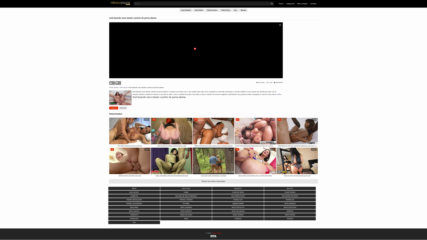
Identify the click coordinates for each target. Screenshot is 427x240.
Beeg (134, 188)
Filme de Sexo (238, 192)
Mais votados (302, 4)
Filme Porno (290, 192)
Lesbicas (134, 196)
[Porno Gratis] (120, 5)
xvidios (279, 94)
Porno (281, 4)
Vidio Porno (290, 215)
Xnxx (186, 219)
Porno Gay (238, 200)
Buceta (243, 10)
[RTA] (213, 236)
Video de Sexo (212, 10)
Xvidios (290, 219)
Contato (313, 4)
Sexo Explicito (238, 207)
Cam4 (186, 192)
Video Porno (225, 10)
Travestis (134, 215)
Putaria (186, 203)
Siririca (290, 211)
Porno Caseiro (186, 200)
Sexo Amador (186, 10)
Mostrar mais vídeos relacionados (213, 181)
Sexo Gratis (199, 10)
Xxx (235, 10)
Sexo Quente (186, 211)
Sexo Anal (123, 87)
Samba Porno (238, 203)
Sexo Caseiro (186, 207)
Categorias (290, 4)
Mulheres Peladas (290, 196)
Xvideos (238, 219)
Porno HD (290, 200)
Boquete (238, 188)
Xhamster (134, 219)
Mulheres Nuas (238, 196)
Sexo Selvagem (238, 211)
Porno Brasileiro (134, 200)
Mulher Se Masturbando (186, 196)
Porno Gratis (113, 87)
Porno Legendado (134, 203)
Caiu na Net (134, 192)
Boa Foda (186, 188)
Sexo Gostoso (290, 207)
